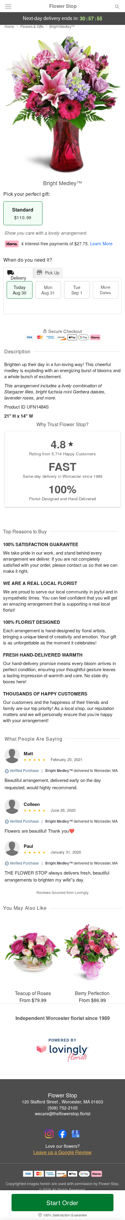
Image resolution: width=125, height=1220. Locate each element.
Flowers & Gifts (32, 26)
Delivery (18, 276)
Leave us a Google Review (62, 1152)
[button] (112, 1206)
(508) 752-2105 (63, 1108)
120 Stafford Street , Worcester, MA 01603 (62, 1102)
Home (9, 26)
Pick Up (52, 273)
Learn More (101, 243)
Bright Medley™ (59, 770)
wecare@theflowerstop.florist (62, 1113)
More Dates (105, 289)
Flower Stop (63, 6)
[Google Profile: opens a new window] (76, 1134)
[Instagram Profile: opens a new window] (49, 1134)
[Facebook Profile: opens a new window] (62, 1134)
